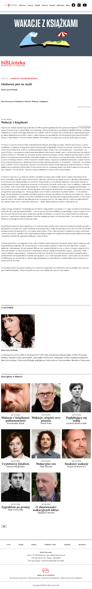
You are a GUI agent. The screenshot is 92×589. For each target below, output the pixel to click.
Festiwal (45, 5)
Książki (37, 5)
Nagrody (67, 545)
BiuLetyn (22, 5)
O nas (8, 545)
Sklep (68, 5)
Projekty (52, 5)
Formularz (82, 545)
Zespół (21, 545)
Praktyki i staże (50, 545)
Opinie (33, 545)
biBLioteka (60, 5)
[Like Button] (4, 526)
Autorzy (30, 5)
